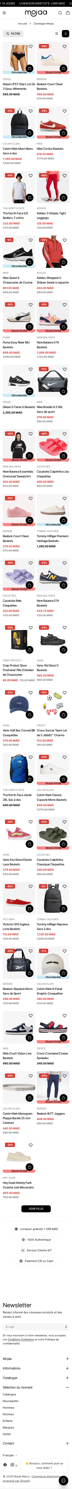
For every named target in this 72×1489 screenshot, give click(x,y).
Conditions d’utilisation (21, 1339)
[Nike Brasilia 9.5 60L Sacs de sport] (53, 381)
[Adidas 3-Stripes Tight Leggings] (53, 187)
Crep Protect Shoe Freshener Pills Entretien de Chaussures (18, 670)
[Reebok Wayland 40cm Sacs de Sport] (19, 962)
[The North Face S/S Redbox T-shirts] (19, 187)
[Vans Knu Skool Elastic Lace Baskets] (19, 833)
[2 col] (65, 33)
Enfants (8, 1421)
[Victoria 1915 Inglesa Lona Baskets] (19, 898)
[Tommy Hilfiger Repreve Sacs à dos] (53, 898)
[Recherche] (60, 13)
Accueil (22, 23)
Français (8, 1455)
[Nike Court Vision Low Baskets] (19, 1027)
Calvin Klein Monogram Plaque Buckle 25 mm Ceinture (17, 1118)
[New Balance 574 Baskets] (53, 574)
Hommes (8, 1407)
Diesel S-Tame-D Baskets (19, 407)
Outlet (7, 1434)
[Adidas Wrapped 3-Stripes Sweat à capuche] (53, 251)
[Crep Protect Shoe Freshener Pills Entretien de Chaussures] (19, 639)
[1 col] (56, 33)
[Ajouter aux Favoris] (30, 46)
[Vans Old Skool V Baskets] (53, 639)
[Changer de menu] (4, 13)
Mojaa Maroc (21, 1476)
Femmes (8, 1414)
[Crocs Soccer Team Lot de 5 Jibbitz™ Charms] (53, 704)
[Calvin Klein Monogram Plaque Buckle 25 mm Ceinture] (19, 1087)
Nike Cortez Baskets (50, 148)
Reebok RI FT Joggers (51, 1113)
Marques (8, 1427)
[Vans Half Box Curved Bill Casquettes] (19, 704)
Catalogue (9, 1394)
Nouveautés (10, 1401)
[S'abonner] (66, 1327)
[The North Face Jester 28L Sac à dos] (19, 769)
